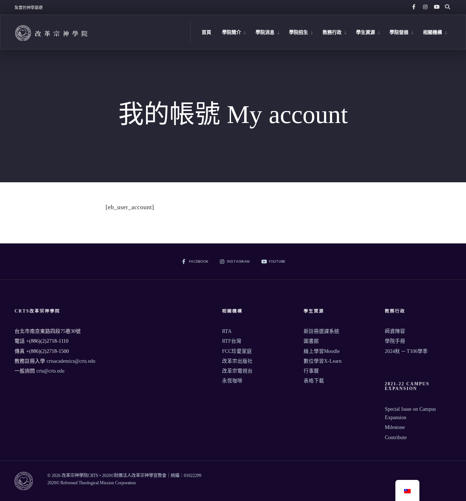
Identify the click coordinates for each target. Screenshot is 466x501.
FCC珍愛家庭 (237, 351)
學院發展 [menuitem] (399, 32)
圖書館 (311, 341)
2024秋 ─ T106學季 (406, 351)
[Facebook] (413, 7)
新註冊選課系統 (321, 331)
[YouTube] (435, 7)
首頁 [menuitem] (206, 32)
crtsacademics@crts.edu (71, 361)
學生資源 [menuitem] (365, 32)
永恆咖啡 (232, 380)
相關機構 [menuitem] (432, 32)
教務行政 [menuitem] (332, 32)
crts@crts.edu (50, 371)
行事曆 (311, 371)
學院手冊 (395, 341)
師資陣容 (395, 331)
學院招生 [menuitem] (298, 32)
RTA (227, 331)
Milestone (395, 427)
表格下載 (314, 380)
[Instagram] (424, 7)
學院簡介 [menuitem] (231, 32)
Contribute (396, 437)
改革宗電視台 (237, 371)
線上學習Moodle (322, 351)
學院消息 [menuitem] (265, 32)
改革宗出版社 (237, 361)
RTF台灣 (231, 341)
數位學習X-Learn (322, 361)
